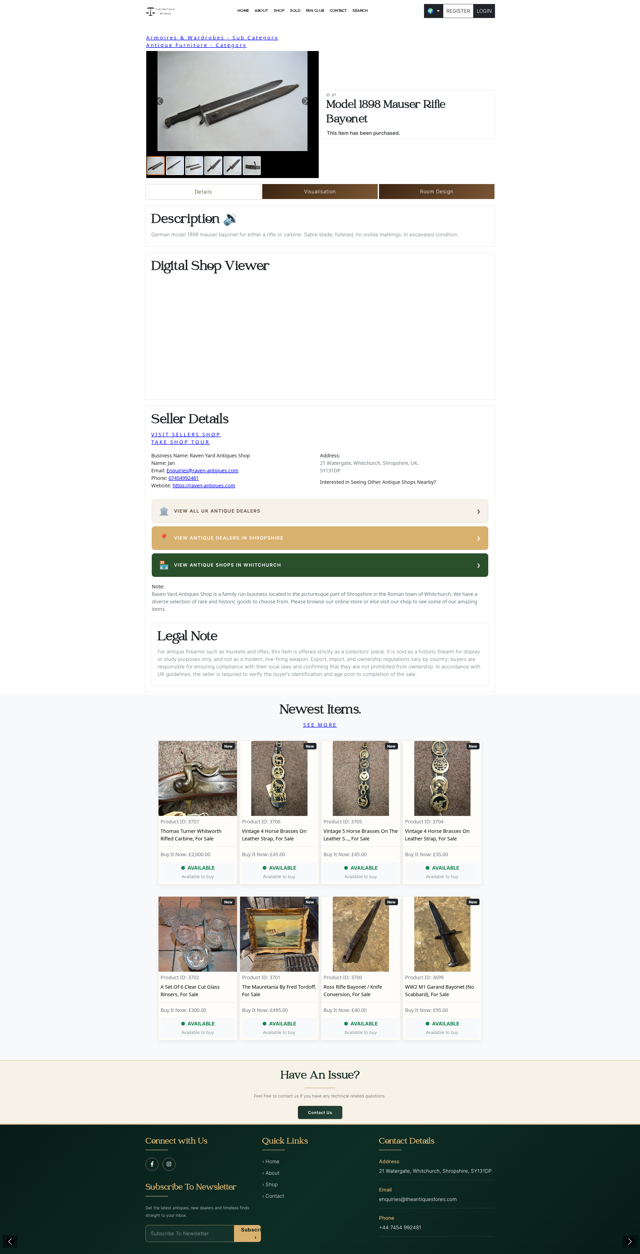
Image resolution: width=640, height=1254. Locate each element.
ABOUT (261, 11)
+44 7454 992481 (400, 1227)
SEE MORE (320, 724)
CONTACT (338, 11)
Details (203, 192)
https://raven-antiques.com (203, 485)
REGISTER (458, 11)
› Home (271, 1161)
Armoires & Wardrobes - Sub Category (212, 37)
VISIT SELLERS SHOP (186, 434)
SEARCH (360, 11)
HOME (243, 11)
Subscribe (254, 1233)
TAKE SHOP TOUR (180, 442)
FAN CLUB (315, 11)
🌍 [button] (430, 11)
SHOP (279, 11)
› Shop (270, 1184)
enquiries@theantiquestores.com (418, 1199)
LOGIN (484, 11)
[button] (159, 101)
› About (271, 1173)
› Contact (273, 1196)
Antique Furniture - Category (196, 45)
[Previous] (10, 1241)
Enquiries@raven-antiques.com (202, 470)
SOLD (295, 11)
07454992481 (183, 478)
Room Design (437, 192)
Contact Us (320, 1112)
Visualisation (320, 192)
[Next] (630, 1241)
